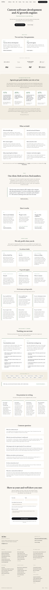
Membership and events (37, 579)
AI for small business (20, 574)
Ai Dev (3, 2)
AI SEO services (4, 557)
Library (27, 1)
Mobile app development (6, 554)
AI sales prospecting (20, 571)
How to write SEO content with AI (7, 570)
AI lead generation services (6, 556)
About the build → (22, 227)
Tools (23, 1)
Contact (34, 1)
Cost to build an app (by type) (38, 553)
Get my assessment (24, 518)
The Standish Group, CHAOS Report (29, 103)
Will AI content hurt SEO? (5, 573)
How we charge (30, 24)
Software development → (7, 50)
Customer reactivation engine (22, 556)
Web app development (5, 553)
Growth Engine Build (5, 562)
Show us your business (20, 24)
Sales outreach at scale (21, 553)
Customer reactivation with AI (22, 570)
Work (13, 1)
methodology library (21, 163)
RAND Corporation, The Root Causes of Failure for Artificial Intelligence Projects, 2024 (18, 102)
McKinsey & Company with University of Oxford (41, 103)
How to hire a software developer (38, 556)
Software (9, 1)
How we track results (20, 557)
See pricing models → (38, 227)
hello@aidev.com (5, 543)
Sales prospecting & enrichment (22, 554)
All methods (19, 560)
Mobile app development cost (38, 554)
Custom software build (21, 559)
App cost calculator (36, 570)
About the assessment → (7, 227)
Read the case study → (25, 198)
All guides (34, 559)
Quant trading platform (36, 581)
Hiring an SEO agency (5, 571)
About (31, 1)
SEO (16, 1)
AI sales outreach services (6, 559)
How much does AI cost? (21, 573)
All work (34, 582)
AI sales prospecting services (6, 560)
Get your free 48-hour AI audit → (41, 538)
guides (29, 163)
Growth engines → (30, 50)
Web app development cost (37, 557)
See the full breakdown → (41, 383)
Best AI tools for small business (22, 567)
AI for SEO (3, 567)
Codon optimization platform (37, 578)
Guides (20, 1)
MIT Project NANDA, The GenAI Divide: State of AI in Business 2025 (7, 103)
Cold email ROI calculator (37, 567)
